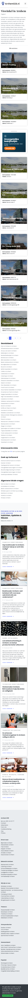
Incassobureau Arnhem (8, 967)
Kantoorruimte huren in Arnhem (10, 461)
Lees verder (7, 566)
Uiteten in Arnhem (6, 435)
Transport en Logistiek (11, 730)
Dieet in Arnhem (6, 383)
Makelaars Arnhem (7, 918)
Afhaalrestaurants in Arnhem (10, 348)
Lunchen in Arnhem (7, 410)
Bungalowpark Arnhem (8, 900)
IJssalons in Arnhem (7, 399)
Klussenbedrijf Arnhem (8, 910)
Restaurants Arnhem (7, 864)
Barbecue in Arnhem (7, 358)
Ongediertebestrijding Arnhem (10, 971)
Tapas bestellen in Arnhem (9, 431)
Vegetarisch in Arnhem (8, 437)
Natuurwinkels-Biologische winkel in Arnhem (11, 416)
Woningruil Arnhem (7, 963)
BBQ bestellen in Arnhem (8, 360)
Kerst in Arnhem (6, 406)
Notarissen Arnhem (7, 912)
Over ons (3, 827)
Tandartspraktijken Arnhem (9, 870)
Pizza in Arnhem (6, 419)
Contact (3, 823)
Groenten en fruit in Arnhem (9, 392)
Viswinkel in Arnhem (7, 442)
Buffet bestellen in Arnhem (9, 369)
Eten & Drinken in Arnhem (9, 346)
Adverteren (4, 825)
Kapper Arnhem (6, 849)
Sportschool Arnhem (7, 935)
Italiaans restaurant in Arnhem (10, 401)
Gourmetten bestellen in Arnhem (11, 390)
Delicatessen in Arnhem (8, 378)
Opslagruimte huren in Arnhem (10, 465)
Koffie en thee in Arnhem (8, 408)
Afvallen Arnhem (6, 853)
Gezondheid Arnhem (7, 851)
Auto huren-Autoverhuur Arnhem (11, 947)
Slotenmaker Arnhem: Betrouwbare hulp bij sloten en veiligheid (13, 689)
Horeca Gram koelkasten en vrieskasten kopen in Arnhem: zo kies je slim (13, 781)
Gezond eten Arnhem (7, 855)
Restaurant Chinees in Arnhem (10, 421)
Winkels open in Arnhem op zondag (11, 491)
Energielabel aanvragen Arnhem (11, 472)
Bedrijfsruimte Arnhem (8, 969)
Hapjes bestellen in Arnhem (9, 394)
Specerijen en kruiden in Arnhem (11, 428)
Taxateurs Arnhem (6, 914)
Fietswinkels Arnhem (7, 845)
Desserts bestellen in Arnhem (10, 380)
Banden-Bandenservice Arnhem (11, 949)
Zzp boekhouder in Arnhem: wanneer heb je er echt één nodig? (13, 547)
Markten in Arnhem (7, 493)
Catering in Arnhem (7, 376)
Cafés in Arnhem (6, 371)
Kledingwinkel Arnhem (7, 931)
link (11, 451)
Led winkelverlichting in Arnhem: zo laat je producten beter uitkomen (13, 643)
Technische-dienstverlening (13, 684)
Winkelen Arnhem (6, 886)
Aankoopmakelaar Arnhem (9, 474)
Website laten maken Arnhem (10, 933)
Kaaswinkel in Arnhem (7, 403)
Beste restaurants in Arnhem (10, 362)
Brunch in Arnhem (6, 367)
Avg (2, 831)
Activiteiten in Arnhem (8, 486)
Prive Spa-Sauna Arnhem (8, 965)
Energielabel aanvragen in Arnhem (11, 467)
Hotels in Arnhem (6, 495)
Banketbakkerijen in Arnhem (9, 355)
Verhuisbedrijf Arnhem (8, 876)
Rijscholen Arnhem (6, 843)
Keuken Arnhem (6, 928)
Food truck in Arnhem (7, 387)
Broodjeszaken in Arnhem (8, 364)
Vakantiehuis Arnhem (7, 898)
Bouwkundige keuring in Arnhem (10, 470)
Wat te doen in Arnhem (8, 484)
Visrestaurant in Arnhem (8, 440)
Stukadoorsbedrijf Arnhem (9, 874)
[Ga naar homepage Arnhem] (10, 3)
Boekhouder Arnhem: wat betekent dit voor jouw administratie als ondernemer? (12, 594)
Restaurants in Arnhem (8, 424)
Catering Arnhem (6, 866)
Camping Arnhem (6, 894)
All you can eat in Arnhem (9, 351)
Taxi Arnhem (5, 847)
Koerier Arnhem (6, 463)
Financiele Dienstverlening (12, 542)
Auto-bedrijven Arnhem (8, 945)
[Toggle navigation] (25, 3)
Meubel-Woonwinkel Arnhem (10, 888)
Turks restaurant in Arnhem (9, 433)
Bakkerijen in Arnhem (7, 353)
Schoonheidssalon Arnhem (9, 868)
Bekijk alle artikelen (6, 521)
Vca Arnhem (5, 929)
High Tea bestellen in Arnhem (10, 397)
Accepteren (8, 995)
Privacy (3, 833)
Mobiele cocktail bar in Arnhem (10, 413)
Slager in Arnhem (6, 426)
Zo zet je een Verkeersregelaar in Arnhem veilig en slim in (13, 735)
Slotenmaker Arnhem (7, 953)
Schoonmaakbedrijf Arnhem (9, 916)
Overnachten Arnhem (7, 896)
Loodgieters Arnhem (7, 872)
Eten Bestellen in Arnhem (8, 385)
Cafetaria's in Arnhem (7, 374)
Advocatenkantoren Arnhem (10, 951)
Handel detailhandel (10, 638)
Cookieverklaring (6, 829)
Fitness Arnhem (5, 498)
